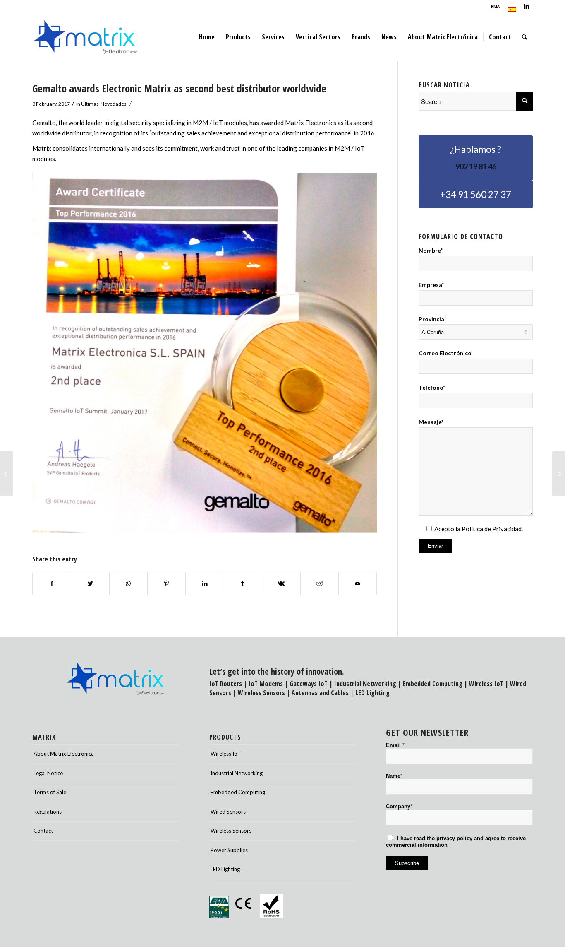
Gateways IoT (309, 683)
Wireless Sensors (261, 692)
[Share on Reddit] (319, 583)
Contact (43, 830)
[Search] (525, 36)
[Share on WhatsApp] (128, 583)
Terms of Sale (50, 792)
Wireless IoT (486, 683)
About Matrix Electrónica (64, 753)
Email (395, 745)
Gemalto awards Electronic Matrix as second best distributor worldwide (179, 88)
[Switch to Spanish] (512, 9)
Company (399, 806)
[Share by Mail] (357, 583)
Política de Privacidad (492, 529)
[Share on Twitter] (90, 583)
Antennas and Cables (320, 692)
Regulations (48, 811)
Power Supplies (229, 850)
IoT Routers (225, 683)
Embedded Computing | (436, 683)
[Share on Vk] (281, 583)
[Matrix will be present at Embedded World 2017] (558, 473)
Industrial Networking (365, 683)
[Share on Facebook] (52, 583)
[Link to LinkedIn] (526, 6)
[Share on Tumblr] (243, 583)
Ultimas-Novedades (104, 104)
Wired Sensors (228, 811)
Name (394, 776)
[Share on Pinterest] (166, 583)
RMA (495, 6)
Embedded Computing (238, 792)
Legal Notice (48, 773)
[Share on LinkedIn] (204, 583)
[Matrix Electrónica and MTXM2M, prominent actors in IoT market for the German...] (6, 473)
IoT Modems (266, 683)
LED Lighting (372, 692)
